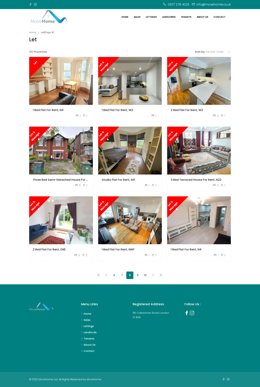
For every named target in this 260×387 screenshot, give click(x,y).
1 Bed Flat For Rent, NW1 (118, 249)
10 (145, 275)
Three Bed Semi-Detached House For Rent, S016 (66, 180)
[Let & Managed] (130, 80)
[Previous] (98, 275)
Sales (137, 17)
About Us (90, 345)
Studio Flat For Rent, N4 (118, 180)
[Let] (61, 80)
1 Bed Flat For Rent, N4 (48, 110)
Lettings (151, 17)
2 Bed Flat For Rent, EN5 (49, 249)
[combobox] (217, 52)
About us (202, 17)
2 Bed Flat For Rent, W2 (187, 110)
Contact (219, 17)
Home (125, 17)
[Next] (153, 275)
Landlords (168, 17)
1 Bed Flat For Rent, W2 (117, 110)
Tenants (186, 17)
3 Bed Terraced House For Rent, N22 (196, 180)
